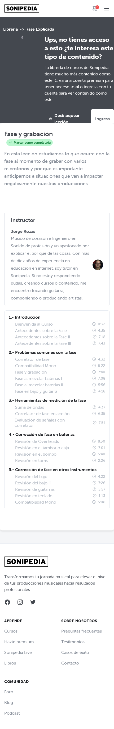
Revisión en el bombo (35, 454)
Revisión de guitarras (35, 489)
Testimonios (73, 641)
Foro (8, 691)
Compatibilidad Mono (35, 365)
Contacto (70, 663)
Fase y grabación (31, 372)
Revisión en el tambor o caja (42, 447)
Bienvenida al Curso (34, 324)
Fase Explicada (40, 29)
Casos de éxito (75, 652)
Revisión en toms (31, 460)
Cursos (10, 631)
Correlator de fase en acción (42, 413)
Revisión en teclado (33, 495)
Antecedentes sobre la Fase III (43, 343)
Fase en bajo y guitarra (36, 391)
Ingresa (102, 118)
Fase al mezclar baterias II (39, 384)
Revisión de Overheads (37, 441)
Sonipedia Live (18, 652)
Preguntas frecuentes (81, 631)
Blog (8, 702)
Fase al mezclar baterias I (38, 378)
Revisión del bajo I (32, 476)
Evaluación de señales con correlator (40, 422)
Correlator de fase (32, 359)
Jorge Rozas (23, 231)
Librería (10, 29)
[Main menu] (106, 8)
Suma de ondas (29, 407)
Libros (10, 663)
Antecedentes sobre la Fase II (42, 336)
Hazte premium (19, 641)
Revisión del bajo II (33, 482)
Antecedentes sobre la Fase (41, 330)
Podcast (12, 713)
